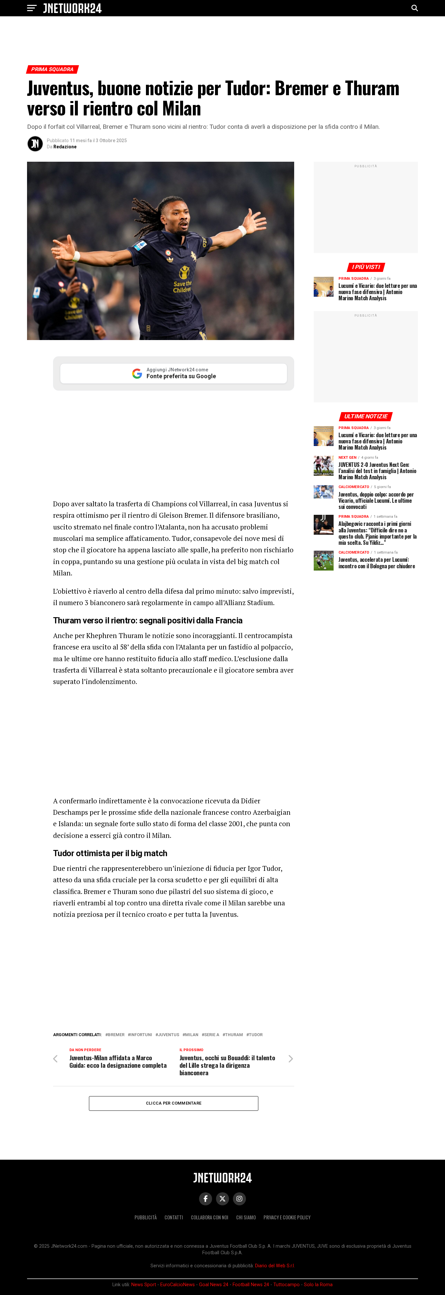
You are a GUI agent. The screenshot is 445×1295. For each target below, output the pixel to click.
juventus (168, 1035)
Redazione (65, 146)
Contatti (174, 1217)
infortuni (141, 1035)
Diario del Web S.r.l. (275, 1266)
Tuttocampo (286, 1285)
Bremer (116, 1035)
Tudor (256, 1035)
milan (191, 1035)
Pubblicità (146, 1217)
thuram (234, 1035)
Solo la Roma (318, 1285)
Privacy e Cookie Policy (287, 1217)
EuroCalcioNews (177, 1285)
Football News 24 (251, 1285)
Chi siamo (246, 1217)
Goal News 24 (213, 1285)
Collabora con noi (209, 1217)
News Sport (143, 1285)
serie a (211, 1035)
